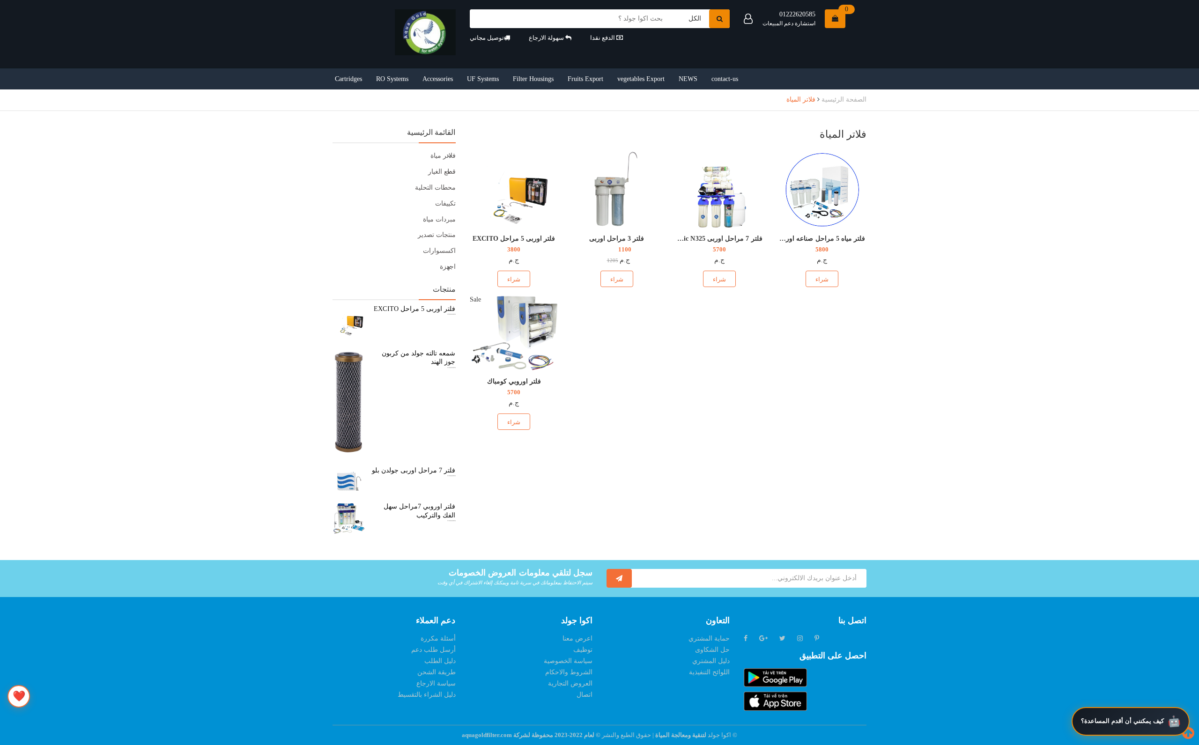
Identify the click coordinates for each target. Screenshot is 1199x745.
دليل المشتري (711, 660)
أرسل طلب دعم (433, 649)
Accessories (437, 78)
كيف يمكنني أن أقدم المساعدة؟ (1122, 720)
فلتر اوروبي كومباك (514, 381)
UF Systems (483, 78)
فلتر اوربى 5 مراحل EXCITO (514, 238)
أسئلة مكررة (438, 638)
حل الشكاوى (712, 649)
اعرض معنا (577, 638)
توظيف (582, 649)
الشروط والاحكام (568, 672)
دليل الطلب (440, 660)
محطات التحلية (435, 187)
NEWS (688, 78)
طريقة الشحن (436, 672)
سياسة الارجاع (436, 683)
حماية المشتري (709, 638)
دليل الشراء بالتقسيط (427, 694)
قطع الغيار (442, 171)
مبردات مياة (439, 219)
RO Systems (392, 78)
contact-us (724, 78)
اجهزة (448, 266)
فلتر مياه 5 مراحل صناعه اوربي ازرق (814, 238)
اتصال (584, 694)
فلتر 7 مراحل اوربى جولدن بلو (414, 470)
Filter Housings (533, 78)
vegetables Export (641, 78)
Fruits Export (585, 78)
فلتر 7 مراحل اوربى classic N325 (716, 238)
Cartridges (348, 78)
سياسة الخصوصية (568, 660)
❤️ (19, 696)
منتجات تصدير (437, 234)
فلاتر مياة (443, 155)
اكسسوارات (439, 250)
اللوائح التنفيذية (709, 672)
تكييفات (445, 203)
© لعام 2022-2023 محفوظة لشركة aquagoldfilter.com (532, 734)
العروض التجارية (570, 683)
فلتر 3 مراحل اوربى (616, 238)
